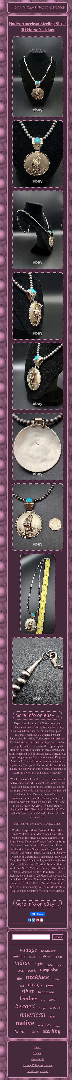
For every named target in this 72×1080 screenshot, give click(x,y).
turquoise (49, 969)
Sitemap (37, 1053)
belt (22, 985)
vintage (28, 949)
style (39, 963)
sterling (52, 1031)
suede (57, 1026)
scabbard (45, 956)
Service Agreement (37, 1071)
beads (55, 1007)
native (25, 1023)
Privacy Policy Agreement (38, 1065)
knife (59, 965)
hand (52, 1016)
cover (59, 956)
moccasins (44, 1025)
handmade (46, 992)
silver (28, 991)
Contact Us (37, 1059)
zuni (52, 999)
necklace (37, 976)
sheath (32, 956)
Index (37, 1047)
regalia (56, 979)
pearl (21, 970)
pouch (51, 985)
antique (19, 956)
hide (43, 1000)
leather (28, 998)
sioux (34, 1031)
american (32, 1014)
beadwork (48, 951)
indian (22, 962)
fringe (42, 1008)
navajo (35, 984)
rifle (19, 978)
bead (20, 1031)
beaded (25, 1006)
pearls (32, 970)
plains (50, 965)
